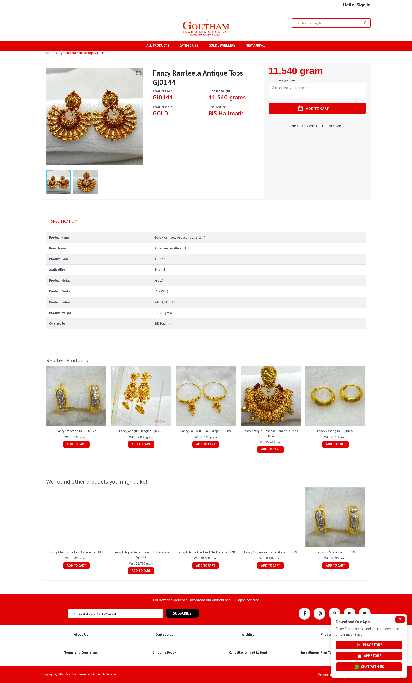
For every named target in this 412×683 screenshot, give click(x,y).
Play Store (372, 644)
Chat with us (372, 666)
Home (45, 53)
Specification (64, 221)
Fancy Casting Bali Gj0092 (335, 431)
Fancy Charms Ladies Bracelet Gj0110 (76, 552)
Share (337, 126)
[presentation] (41, 410)
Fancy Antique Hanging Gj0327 (141, 431)
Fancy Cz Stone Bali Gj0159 (76, 431)
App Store (372, 655)
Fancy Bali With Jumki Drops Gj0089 (205, 431)
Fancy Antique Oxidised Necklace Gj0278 (206, 552)
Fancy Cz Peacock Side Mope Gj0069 (270, 552)
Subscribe (182, 613)
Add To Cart (76, 444)
